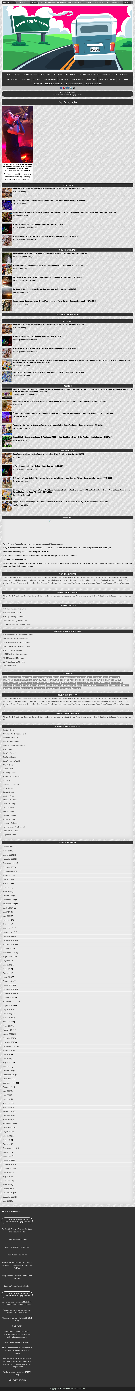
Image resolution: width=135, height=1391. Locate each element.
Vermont (78, 583)
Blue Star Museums (10, 666)
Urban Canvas (76, 688)
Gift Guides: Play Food (25, 683)
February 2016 (8, 1111)
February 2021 (8, 932)
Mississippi (34, 580)
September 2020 (9, 952)
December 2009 (9, 1197)
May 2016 (6, 1099)
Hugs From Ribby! (9, 835)
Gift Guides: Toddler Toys (85, 683)
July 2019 (6, 1009)
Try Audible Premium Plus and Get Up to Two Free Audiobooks (17, 1230)
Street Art (125, 685)
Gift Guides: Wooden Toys (102, 683)
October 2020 (8, 948)
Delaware (54, 577)
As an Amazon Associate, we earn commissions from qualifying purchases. (33, 544)
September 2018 (9, 1046)
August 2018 (7, 1050)
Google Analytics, (115, 563)
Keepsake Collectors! (11, 823)
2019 (4, 677)
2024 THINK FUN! (57, 75)
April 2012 (6, 1144)
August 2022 (7, 875)
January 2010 (8, 1193)
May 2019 (6, 1018)
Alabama (6, 577)
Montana (48, 580)
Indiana (87, 577)
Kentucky (104, 577)
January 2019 (8, 1034)
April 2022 (6, 887)
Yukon (5, 598)
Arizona (18, 577)
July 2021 (6, 912)
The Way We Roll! (9, 753)
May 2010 (6, 1176)
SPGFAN (29, 552)
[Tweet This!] (5, 161)
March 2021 (7, 928)
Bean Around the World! (11, 761)
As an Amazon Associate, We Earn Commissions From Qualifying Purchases (17, 1221)
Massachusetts (8, 580)
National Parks (57, 685)
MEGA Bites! (7, 749)
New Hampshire (71, 580)
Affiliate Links (28, 548)
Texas (69, 583)
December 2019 (97, 677)
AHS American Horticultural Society (15, 638)
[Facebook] (61, 88)
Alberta (5, 596)
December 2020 (9, 940)
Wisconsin (110, 583)
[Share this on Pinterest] (24, 161)
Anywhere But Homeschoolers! (14, 734)
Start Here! (17, 75)
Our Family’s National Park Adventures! (17, 624)
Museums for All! (108, 75)
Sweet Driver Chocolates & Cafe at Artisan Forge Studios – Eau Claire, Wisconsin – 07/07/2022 (48, 372)
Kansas (97, 577)
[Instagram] (67, 88)
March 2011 (7, 1156)
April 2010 (6, 1180)
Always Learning (27, 677)
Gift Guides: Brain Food (97, 680)
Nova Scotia (65, 596)
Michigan (18, 580)
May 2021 (6, 920)
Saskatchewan (103, 596)
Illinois (82, 577)
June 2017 (7, 1091)
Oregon (13, 583)
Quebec (94, 596)
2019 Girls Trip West (14, 677)
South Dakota (52, 583)
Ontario (72, 596)
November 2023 (9, 859)
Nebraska (55, 580)
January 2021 (8, 936)
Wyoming (117, 583)
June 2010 (7, 1172)
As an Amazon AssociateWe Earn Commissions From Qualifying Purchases (67, 94)
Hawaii (72, 577)
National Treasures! (10, 800)
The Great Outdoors (27, 688)
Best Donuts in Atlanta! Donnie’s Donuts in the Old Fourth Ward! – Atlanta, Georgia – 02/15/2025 (48, 188)
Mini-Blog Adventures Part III (93, 84)
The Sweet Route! (9, 757)
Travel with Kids (65, 688)
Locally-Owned (17, 685)
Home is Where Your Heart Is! (14, 827)
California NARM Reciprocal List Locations (73, 677)
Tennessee (62, 583)
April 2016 (6, 1103)
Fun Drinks (79, 680)
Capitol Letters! (8, 796)
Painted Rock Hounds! (11, 784)
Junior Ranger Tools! (50, 79)
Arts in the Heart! (9, 819)
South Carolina (42, 583)
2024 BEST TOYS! (45, 75)
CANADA (126, 79)
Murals (49, 685)
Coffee (89, 677)
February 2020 (8, 981)
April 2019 (6, 1022)
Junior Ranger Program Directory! (15, 620)
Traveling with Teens (53, 688)
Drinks (106, 677)
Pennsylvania (21, 583)
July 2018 (6, 1054)
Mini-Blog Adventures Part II (73, 84)
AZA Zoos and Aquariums (12, 650)
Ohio (126, 580)
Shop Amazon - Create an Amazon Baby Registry (17, 1277)
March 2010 (7, 1185)
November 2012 (9, 1123)
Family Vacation (44, 680)
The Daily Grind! (37, 84)
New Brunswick (33, 596)
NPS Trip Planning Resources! (14, 616)
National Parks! (25, 79)
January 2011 (8, 1160)
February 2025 (8, 847)
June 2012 (7, 1136)
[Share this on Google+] (17, 161)
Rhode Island (31, 583)
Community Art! (8, 792)
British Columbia (14, 596)
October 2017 (8, 1079)
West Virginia (101, 583)
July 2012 (6, 1132)
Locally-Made (7, 685)
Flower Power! (8, 811)
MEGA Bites (34, 685)
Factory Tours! (91, 79)
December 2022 (9, 867)
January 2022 (8, 895)
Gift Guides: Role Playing (69, 683)
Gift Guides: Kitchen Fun (10, 683)
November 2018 (9, 1042)
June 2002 (7, 1201)
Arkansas (24, 577)
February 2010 (8, 1189)
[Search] (74, 88)
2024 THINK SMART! (71, 75)
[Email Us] (71, 88)
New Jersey (82, 580)
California (31, 577)
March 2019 (7, 1026)
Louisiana (111, 577)
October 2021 (8, 908)
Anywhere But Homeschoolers (42, 677)
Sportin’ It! (6, 780)
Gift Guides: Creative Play (113, 680)
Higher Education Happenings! (14, 745)
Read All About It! (9, 815)
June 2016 (7, 1095)
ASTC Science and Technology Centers (17, 646)
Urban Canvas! (8, 788)
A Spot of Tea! (8, 765)
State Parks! (36, 79)
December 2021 (9, 900)
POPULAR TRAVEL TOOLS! (30, 75)
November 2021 (9, 904)
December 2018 (9, 1038)
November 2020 (9, 944)
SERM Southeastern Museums (14, 662)
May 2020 (6, 969)
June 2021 (7, 916)
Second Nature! (63, 79)
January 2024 (8, 855)
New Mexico (91, 580)
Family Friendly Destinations (11, 680)
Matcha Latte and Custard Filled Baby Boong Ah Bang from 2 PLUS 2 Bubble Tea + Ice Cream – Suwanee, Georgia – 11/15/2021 (60, 401)
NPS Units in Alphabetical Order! (14, 609)
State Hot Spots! (12, 79)
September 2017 (9, 1083)
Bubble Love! (8, 769)
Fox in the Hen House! (11, 831)
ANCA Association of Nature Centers (16, 642)
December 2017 (9, 1075)
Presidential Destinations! (107, 79)
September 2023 (9, 863)
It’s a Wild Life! (8, 807)
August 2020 (7, 957)
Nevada (62, 580)
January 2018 (8, 1070)
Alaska (12, 577)
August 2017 (7, 1087)
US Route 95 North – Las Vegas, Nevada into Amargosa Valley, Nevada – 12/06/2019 (44, 289)
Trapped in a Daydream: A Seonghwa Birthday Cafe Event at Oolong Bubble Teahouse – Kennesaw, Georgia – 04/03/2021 (58, 425)
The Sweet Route (40, 688)
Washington (91, 583)
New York (100, 580)
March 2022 (7, 891)
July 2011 (6, 1152)
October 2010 (8, 1168)
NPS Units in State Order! (12, 613)
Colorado (38, 577)
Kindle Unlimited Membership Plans (17, 1247)
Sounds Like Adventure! (11, 776)
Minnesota (25, 580)
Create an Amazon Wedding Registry (17, 1286)
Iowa (92, 577)
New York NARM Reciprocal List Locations (95, 685)
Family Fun (25, 680)
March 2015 (7, 1119)
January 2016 (8, 1115)
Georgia (67, 577)
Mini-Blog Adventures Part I (53, 84)
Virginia (84, 583)
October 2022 (8, 871)
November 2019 (9, 993)
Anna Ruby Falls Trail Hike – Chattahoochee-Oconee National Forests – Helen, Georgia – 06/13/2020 (50, 253)
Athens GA (56, 677)
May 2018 (26, 685)
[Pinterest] (64, 88)
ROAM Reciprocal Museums (13, 658)
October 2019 (8, 997)
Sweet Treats (7, 688)
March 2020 (7, 977)
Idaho (77, 577)
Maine (117, 577)
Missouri (42, 580)
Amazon (103, 563)
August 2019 (7, 1005)
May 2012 (6, 1140)
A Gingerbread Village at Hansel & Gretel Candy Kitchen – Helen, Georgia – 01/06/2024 (45, 236)
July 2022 (6, 879)
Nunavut (128, 596)
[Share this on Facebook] (11, 161)
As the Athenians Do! (10, 737)
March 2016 (7, 1107)
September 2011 (9, 1148)
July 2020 (6, 961)
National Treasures (69, 685)
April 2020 (6, 973)
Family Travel (34, 680)
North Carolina (109, 580)
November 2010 (9, 1164)
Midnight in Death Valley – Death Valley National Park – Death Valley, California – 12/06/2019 (47, 277)
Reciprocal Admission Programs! (89, 75)
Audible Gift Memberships (17, 1239)
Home (8, 75)
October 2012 (8, 1128)
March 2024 (7, 851)
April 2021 (6, 924)
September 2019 (9, 1001)
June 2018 (7, 1058)
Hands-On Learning (117, 683)
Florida (61, 577)
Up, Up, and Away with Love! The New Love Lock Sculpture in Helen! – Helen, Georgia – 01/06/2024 (49, 200)
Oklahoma (6, 583)
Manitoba (24, 596)
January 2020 (8, 985)
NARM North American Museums (15, 654)
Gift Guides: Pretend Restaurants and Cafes (47, 683)
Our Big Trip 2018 (114, 685)
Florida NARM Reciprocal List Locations (62, 680)
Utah (73, 583)
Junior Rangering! (9, 804)
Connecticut (47, 577)
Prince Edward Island (83, 596)
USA (119, 79)
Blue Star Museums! (122, 75)
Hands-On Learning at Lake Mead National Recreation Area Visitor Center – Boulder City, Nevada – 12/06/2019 (54, 301)
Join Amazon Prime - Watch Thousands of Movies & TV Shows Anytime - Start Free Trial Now (17, 1265)
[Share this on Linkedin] (30, 161)
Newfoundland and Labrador (50, 596)
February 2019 (8, 1030)
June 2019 (7, 1014)
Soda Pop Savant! (9, 772)
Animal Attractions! (77, 79)
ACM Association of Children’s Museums (18, 635)
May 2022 (6, 883)
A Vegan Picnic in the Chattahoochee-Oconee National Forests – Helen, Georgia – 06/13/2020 (48, 265)
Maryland (123, 577)
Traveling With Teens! (11, 741)
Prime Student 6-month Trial (17, 1255)
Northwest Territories (116, 596)
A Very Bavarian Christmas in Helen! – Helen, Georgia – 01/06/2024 (38, 224)
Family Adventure (115, 677)
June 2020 (7, 965)
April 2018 (6, 1066)
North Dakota (119, 580)
